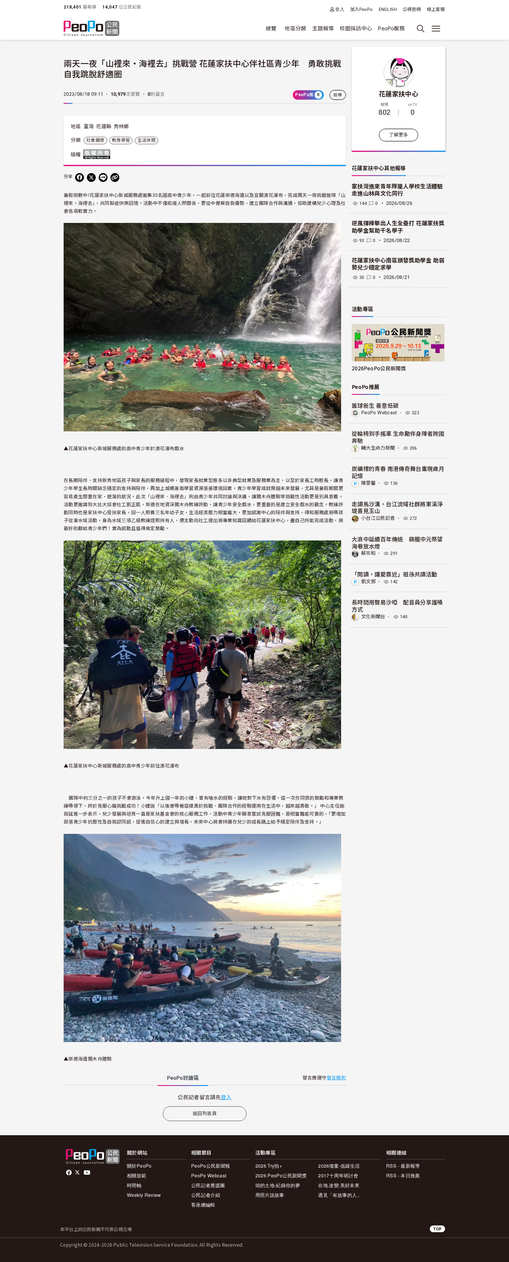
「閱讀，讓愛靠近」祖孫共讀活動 (394, 574)
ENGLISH (388, 9)
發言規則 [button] (336, 1078)
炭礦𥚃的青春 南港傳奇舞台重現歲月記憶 (398, 471)
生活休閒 (147, 140)
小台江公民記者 (378, 518)
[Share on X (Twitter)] (91, 177)
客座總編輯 (203, 1204)
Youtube (87, 1173)
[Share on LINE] (103, 177)
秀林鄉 (121, 126)
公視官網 (412, 9)
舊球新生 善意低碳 (375, 405)
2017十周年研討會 (338, 1175)
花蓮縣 (103, 126)
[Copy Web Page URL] (114, 177)
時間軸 (134, 1185)
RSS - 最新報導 (403, 1165)
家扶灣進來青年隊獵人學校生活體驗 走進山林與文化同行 (397, 190)
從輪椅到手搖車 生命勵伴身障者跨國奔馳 (398, 436)
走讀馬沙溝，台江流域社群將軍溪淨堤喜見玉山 (397, 507)
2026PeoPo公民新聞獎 (379, 368)
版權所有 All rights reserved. (98, 154)
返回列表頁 (205, 1113)
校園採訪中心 (356, 28)
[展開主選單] (436, 28)
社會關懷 (95, 140)
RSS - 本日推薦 (403, 1175)
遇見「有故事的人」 (339, 1195)
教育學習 (121, 140)
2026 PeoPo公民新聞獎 (281, 1175)
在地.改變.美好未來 (338, 1185)
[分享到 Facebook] (79, 177)
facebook (69, 1173)
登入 (339, 9)
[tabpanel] (205, 1097)
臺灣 (89, 126)
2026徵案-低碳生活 (339, 1165)
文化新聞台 (373, 617)
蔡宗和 (368, 553)
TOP (437, 1229)
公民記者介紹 (205, 1195)
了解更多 (398, 135)
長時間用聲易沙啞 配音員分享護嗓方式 (397, 605)
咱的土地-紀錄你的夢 (277, 1185)
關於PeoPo (139, 1165)
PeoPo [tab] (183, 1078)
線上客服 (436, 9)
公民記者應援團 (208, 1185)
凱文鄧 (368, 581)
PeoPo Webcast (379, 412)
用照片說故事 (269, 1195)
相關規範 (136, 1175)
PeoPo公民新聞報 (210, 1165)
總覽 (271, 28)
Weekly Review (144, 1195)
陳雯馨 (368, 483)
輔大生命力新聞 (378, 448)
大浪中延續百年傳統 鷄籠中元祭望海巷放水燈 (397, 542)
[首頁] (91, 28)
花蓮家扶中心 (398, 93)
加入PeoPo (361, 9)
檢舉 (337, 95)
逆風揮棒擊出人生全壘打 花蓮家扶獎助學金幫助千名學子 (398, 227)
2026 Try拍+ (268, 1165)
